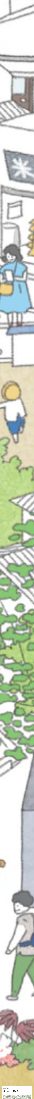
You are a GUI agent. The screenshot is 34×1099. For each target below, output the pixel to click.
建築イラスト (6, 1088)
